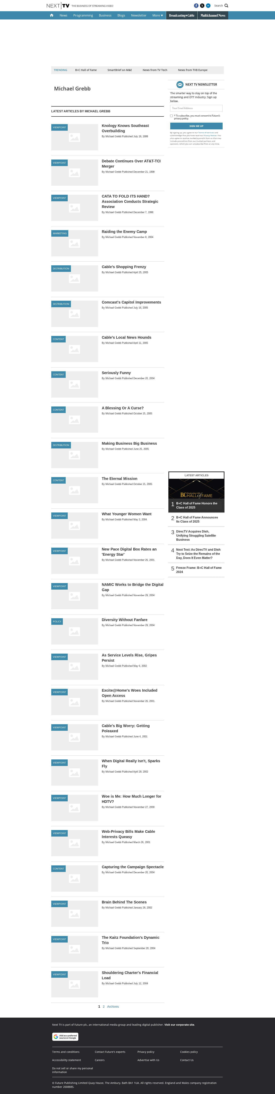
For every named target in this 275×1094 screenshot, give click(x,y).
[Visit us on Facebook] (196, 5)
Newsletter (138, 15)
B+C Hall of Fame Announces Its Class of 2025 (197, 519)
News (63, 15)
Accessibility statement (66, 1060)
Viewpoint (59, 127)
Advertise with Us (148, 1060)
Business (105, 15)
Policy (57, 621)
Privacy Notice (210, 135)
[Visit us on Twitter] (202, 5)
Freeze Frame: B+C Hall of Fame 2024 (199, 569)
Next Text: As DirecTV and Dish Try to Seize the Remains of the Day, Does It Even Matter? (198, 553)
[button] (221, 5)
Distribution (61, 268)
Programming (83, 15)
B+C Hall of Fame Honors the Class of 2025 (196, 505)
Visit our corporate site (179, 1024)
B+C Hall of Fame (86, 70)
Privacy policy (146, 1052)
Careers (100, 1060)
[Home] (52, 15)
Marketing (60, 233)
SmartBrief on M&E (120, 70)
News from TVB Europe (192, 70)
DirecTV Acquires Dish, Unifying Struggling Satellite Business (196, 535)
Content (58, 339)
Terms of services (206, 132)
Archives (113, 1006)
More (156, 15)
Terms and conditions (66, 1052)
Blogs (121, 15)
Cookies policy (189, 1052)
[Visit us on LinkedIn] (208, 5)
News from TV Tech (155, 70)
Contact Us (187, 1060)
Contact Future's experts (110, 1052)
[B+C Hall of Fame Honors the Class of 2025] (196, 495)
